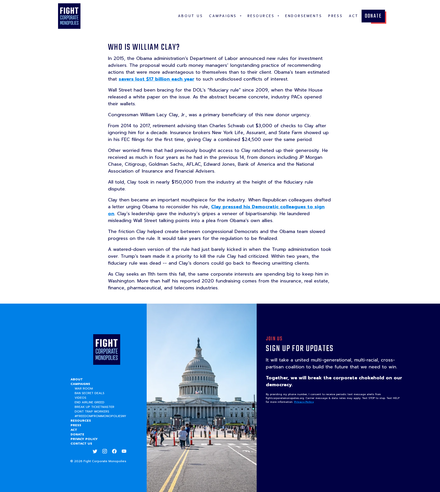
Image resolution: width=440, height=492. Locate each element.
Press (76, 425)
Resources (81, 420)
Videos (80, 397)
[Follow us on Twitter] (95, 451)
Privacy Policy (84, 439)
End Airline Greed (89, 402)
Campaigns (80, 384)
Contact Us (81, 443)
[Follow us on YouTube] (124, 451)
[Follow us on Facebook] (114, 451)
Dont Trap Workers (92, 411)
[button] (225, 16)
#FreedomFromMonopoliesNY (100, 416)
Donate (373, 16)
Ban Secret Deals (89, 393)
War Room (84, 388)
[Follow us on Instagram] (104, 451)
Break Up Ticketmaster (94, 407)
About (77, 379)
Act (74, 430)
